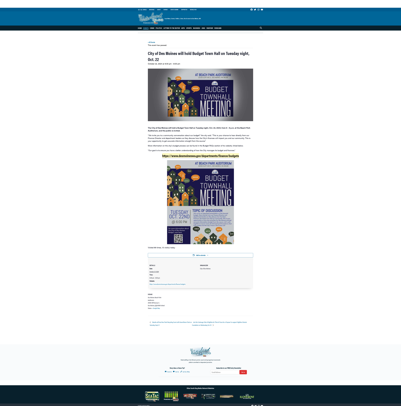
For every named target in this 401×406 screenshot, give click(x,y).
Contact (165, 10)
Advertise (151, 10)
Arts (183, 28)
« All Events (151, 42)
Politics (159, 28)
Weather (210, 28)
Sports (189, 28)
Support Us (184, 10)
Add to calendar (201, 255)
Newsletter (193, 10)
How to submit (174, 10)
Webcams (217, 28)
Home (140, 28)
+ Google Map (156, 308)
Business (196, 28)
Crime (152, 28)
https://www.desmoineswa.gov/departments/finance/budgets (167, 284)
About (159, 10)
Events (145, 28)
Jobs (203, 28)
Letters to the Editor (171, 28)
